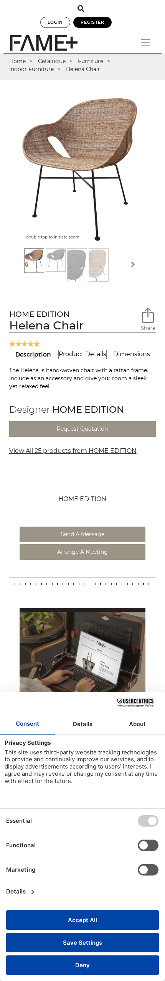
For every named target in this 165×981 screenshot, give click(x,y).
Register (92, 22)
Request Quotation (82, 428)
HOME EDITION (39, 314)
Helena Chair (83, 69)
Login (55, 22)
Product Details (82, 354)
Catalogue (52, 61)
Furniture (90, 61)
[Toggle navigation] (145, 43)
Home (17, 61)
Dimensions (131, 354)
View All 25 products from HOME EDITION (73, 450)
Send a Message (82, 534)
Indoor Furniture (31, 69)
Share (148, 328)
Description (33, 354)
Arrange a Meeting (82, 551)
